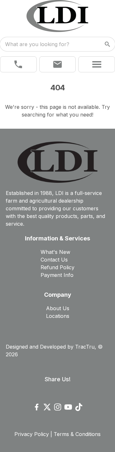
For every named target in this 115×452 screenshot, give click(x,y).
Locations (57, 316)
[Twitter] (47, 407)
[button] (18, 64)
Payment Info (57, 275)
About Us (57, 308)
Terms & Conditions (77, 434)
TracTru (85, 346)
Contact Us (54, 259)
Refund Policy (57, 267)
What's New (55, 252)
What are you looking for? (37, 44)
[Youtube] (68, 407)
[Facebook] (37, 407)
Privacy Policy (31, 434)
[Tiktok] (79, 407)
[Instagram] (58, 407)
